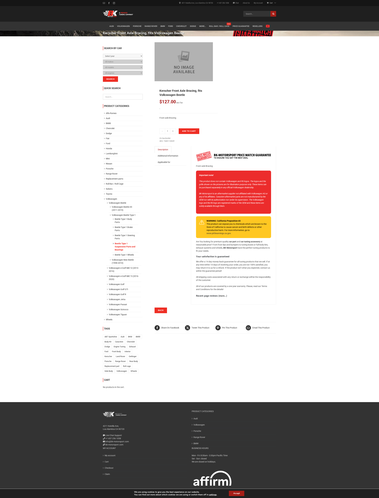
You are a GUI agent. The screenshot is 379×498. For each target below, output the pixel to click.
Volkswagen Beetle (117, 203)
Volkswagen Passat (118, 304)
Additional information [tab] (168, 156)
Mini (108, 158)
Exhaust (132, 346)
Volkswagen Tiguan (118, 314)
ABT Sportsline (111, 337)
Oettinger (132, 356)
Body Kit (108, 342)
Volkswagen (111, 199)
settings (213, 494)
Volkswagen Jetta (117, 299)
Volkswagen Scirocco (118, 309)
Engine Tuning (119, 346)
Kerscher (108, 356)
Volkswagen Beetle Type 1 (124, 215)
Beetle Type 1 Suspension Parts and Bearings (125, 246)
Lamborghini (112, 153)
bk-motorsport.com (114, 444)
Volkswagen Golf (116, 284)
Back (161, 310)
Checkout (109, 468)
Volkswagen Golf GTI (118, 289)
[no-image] (184, 61)
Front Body (116, 351)
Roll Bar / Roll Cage (114, 184)
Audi (108, 118)
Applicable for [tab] (164, 162)
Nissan (109, 163)
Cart (107, 462)
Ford (108, 143)
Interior (127, 351)
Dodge (109, 133)
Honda (109, 148)
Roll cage (127, 366)
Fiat (107, 138)
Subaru (109, 189)
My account (110, 455)
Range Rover (112, 174)
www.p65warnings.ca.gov (219, 233)
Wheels (109, 319)
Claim (107, 474)
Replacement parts (114, 179)
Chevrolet (110, 128)
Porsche (109, 168)
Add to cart (189, 131)
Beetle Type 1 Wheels (124, 255)
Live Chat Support (113, 435)
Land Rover (120, 356)
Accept (236, 493)
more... (222, 296)
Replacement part (112, 366)
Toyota (109, 194)
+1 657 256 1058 (113, 438)
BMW (108, 123)
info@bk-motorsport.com (117, 441)
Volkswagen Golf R (117, 294)
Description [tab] (163, 149)
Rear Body (133, 361)
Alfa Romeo (111, 113)
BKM (130, 337)
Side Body (109, 371)
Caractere (119, 342)
